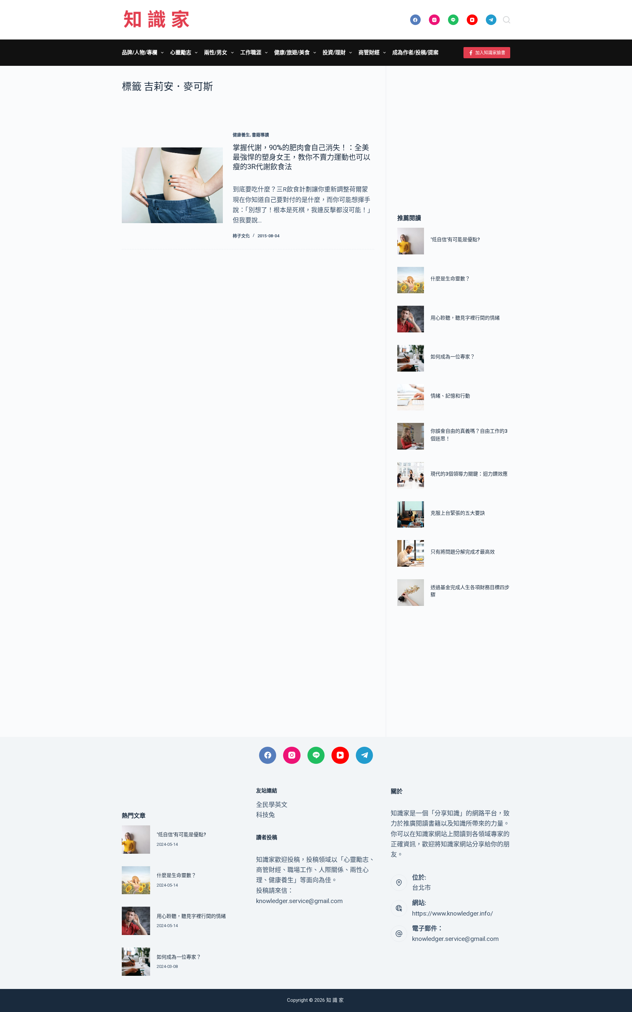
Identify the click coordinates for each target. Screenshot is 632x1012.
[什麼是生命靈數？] (410, 280)
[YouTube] (472, 19)
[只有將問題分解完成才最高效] (410, 553)
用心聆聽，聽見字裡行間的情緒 (465, 318)
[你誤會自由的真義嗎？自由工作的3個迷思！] (410, 436)
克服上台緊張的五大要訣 (458, 513)
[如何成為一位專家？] (410, 358)
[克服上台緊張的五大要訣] (410, 514)
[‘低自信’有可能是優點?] (410, 241)
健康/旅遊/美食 (292, 52)
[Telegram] (491, 19)
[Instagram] (434, 19)
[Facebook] (415, 19)
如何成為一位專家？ (453, 357)
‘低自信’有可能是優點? (455, 240)
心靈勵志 (180, 52)
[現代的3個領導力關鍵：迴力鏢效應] (410, 475)
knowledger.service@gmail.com (455, 939)
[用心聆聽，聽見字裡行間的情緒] (410, 319)
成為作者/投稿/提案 (415, 52)
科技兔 (265, 815)
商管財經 (369, 52)
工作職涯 (250, 52)
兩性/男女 (215, 52)
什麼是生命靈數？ (450, 279)
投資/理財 (334, 52)
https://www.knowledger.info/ (452, 913)
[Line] (453, 19)
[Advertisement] (453, 130)
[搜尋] (506, 19)
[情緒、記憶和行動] (410, 397)
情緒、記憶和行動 (450, 396)
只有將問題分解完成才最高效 (463, 552)
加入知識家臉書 (490, 52)
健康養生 (241, 134)
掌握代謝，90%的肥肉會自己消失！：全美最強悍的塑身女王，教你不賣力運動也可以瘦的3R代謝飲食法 (301, 156)
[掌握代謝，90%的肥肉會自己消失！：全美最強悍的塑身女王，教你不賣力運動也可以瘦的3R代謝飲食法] (172, 185)
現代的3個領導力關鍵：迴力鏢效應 (469, 474)
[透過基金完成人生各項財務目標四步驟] (410, 592)
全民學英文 (271, 805)
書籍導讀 (260, 134)
